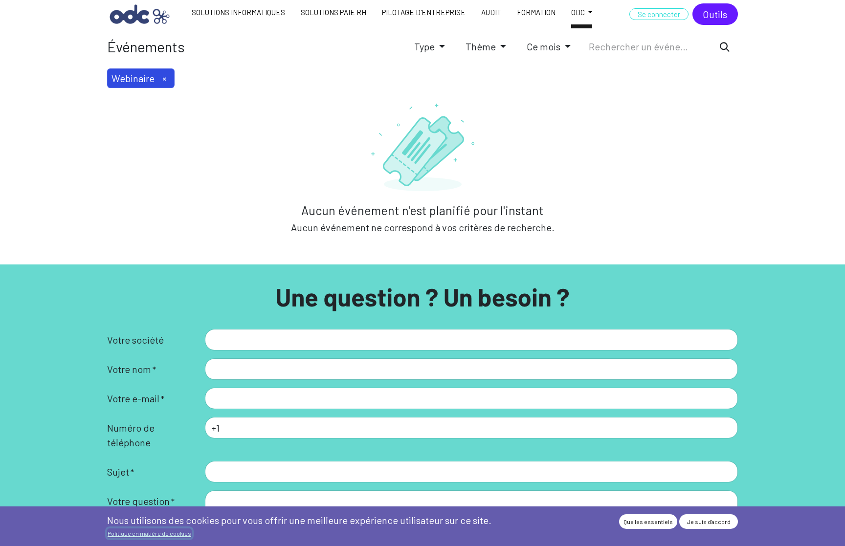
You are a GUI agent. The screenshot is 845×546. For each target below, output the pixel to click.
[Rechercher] (725, 46)
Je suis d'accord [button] (709, 521)
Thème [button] (482, 46)
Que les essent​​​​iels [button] (648, 521)
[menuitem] (238, 14)
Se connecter (659, 14)
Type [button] (425, 46)
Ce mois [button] (544, 46)
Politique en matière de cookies (149, 533)
